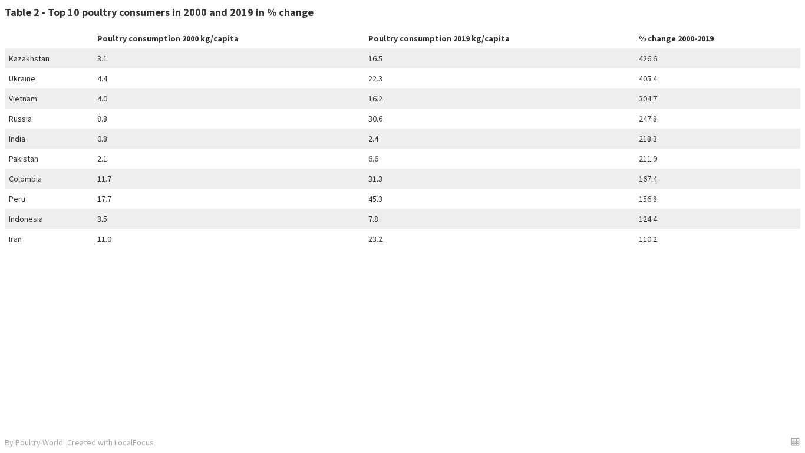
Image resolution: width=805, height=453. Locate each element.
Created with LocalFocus (110, 442)
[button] (795, 441)
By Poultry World (34, 442)
